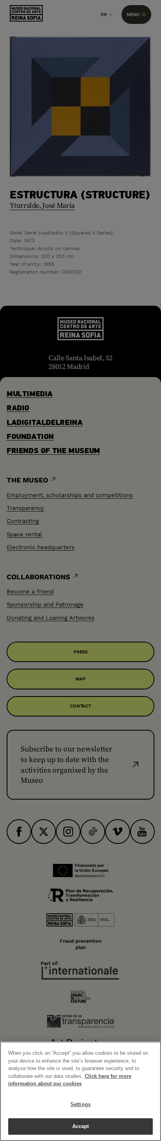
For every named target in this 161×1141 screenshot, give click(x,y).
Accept (80, 1126)
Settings (80, 1104)
